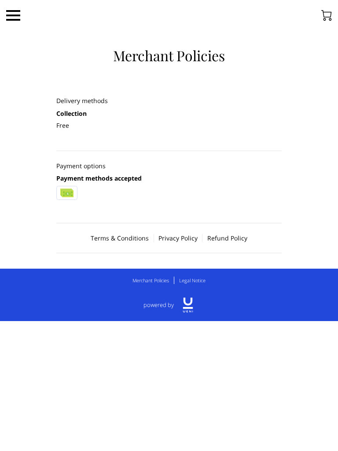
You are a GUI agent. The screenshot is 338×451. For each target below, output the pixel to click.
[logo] (188, 305)
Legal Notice (192, 280)
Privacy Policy (178, 238)
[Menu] (13, 15)
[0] (326, 15)
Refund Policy (227, 238)
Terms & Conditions (120, 238)
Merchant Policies (150, 280)
